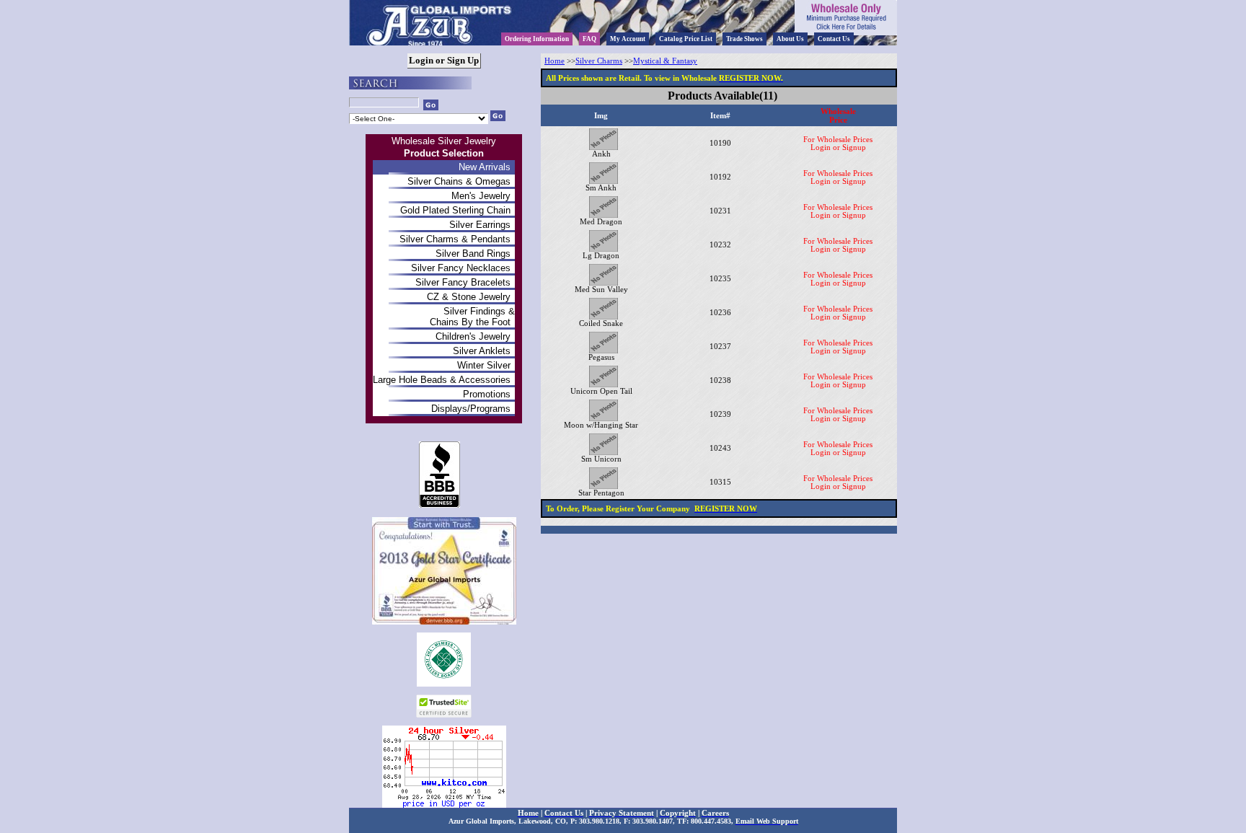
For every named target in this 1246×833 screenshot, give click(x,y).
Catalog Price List (685, 39)
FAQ (589, 39)
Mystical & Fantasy (665, 61)
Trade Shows (744, 39)
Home (554, 61)
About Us (790, 39)
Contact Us (834, 39)
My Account (627, 39)
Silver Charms (598, 61)
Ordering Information (537, 39)
